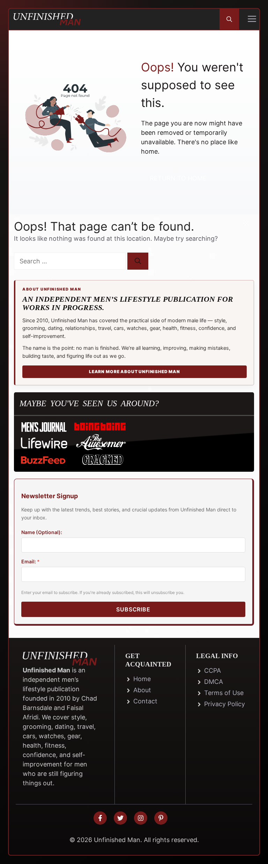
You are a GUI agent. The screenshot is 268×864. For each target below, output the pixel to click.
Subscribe (133, 609)
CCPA (212, 670)
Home (142, 678)
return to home (178, 178)
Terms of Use (224, 692)
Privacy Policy (224, 704)
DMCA (213, 681)
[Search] (137, 261)
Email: (30, 561)
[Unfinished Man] (47, 19)
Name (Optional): (41, 532)
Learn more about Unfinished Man (134, 371)
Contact (145, 701)
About (142, 690)
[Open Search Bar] (229, 19)
